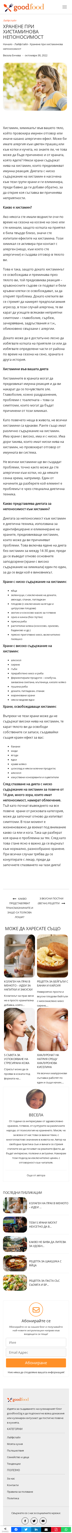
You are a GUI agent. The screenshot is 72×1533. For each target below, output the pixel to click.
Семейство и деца (18, 1457)
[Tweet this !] (26, 1529)
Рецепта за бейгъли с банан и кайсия (52, 983)
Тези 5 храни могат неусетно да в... (43, 1224)
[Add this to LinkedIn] (36, 1529)
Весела (36, 1115)
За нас (11, 1478)
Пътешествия (15, 1450)
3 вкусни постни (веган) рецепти (50, 901)
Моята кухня (15, 1444)
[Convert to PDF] (56, 1529)
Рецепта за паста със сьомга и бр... (44, 1283)
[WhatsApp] (66, 1529)
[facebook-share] (25, 1520)
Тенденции (14, 1463)
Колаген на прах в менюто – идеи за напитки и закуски (18, 985)
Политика (13, 1498)
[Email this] (46, 1529)
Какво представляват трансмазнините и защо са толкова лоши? (19, 908)
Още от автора (36, 1175)
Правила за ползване (20, 1491)
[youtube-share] (43, 1520)
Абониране (36, 1362)
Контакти (13, 1485)
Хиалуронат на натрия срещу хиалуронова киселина (48, 1061)
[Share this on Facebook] (16, 1529)
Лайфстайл (9, 20)
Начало (7, 44)
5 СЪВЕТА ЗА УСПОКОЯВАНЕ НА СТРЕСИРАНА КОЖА (16, 1059)
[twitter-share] (34, 1520)
